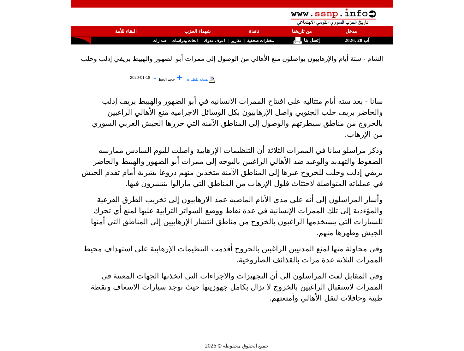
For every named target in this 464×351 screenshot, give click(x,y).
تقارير (236, 40)
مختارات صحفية (260, 40)
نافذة (254, 31)
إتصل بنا (311, 40)
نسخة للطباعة (197, 79)
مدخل (351, 31)
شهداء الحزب (197, 31)
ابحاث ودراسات (184, 40)
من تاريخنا (302, 31)
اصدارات (160, 40)
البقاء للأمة (126, 31)
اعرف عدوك (214, 40)
